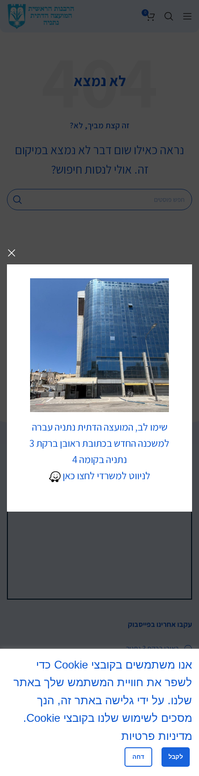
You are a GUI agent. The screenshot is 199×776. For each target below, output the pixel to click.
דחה (138, 756)
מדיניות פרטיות (156, 736)
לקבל (175, 756)
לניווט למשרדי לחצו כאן (105, 475)
